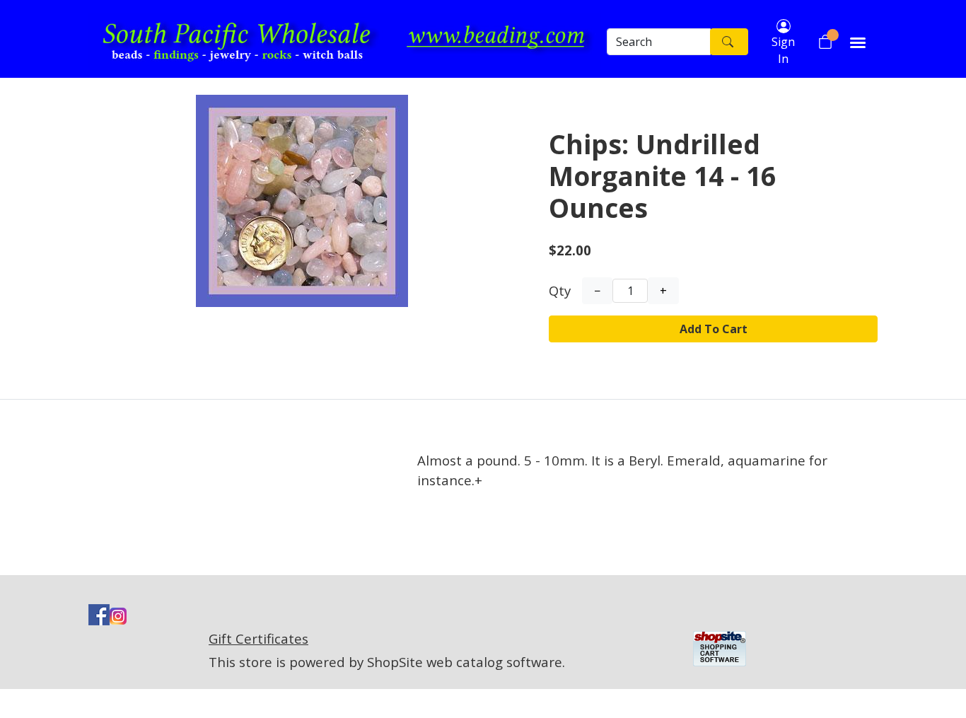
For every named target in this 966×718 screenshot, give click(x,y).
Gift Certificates (258, 638)
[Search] (729, 41)
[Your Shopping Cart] (825, 41)
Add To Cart (713, 329)
